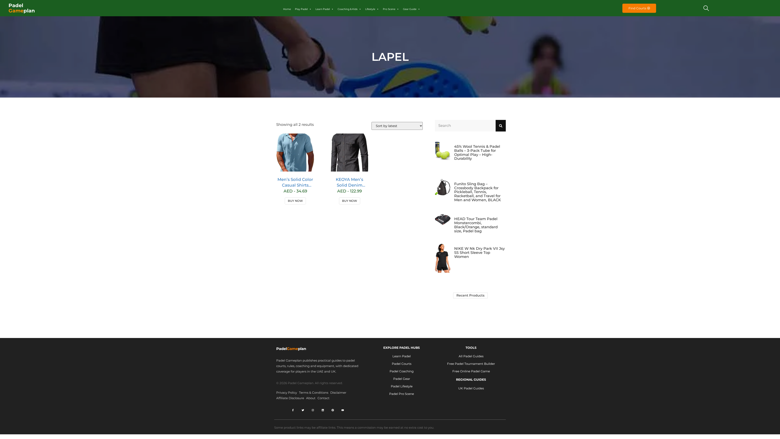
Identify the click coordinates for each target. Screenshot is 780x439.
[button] (706, 8)
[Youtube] (342, 410)
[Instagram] (313, 410)
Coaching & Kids (348, 9)
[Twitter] (303, 410)
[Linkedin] (323, 410)
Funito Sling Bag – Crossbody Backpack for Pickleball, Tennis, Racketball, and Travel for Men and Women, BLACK (477, 192)
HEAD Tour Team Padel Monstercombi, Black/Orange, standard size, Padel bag (476, 225)
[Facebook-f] (293, 410)
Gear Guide (409, 9)
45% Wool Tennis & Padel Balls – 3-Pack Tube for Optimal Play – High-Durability (477, 152)
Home (287, 9)
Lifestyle (370, 9)
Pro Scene (389, 9)
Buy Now (295, 201)
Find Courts (637, 8)
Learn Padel (322, 9)
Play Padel (301, 9)
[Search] (501, 125)
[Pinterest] (332, 410)
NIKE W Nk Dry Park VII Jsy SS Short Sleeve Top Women (479, 252)
